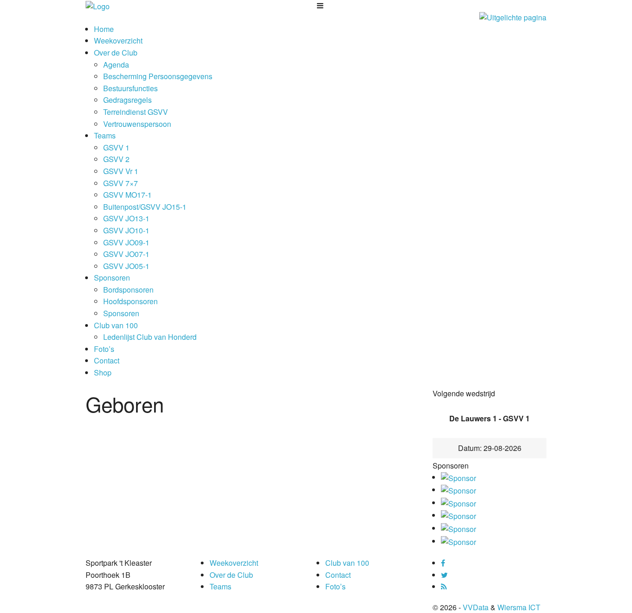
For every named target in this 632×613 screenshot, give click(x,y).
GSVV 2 (116, 159)
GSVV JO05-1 (126, 266)
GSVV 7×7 (120, 183)
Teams (105, 135)
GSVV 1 (116, 147)
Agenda (116, 64)
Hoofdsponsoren (130, 301)
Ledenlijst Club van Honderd (150, 337)
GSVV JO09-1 (126, 242)
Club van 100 (116, 325)
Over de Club (115, 52)
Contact (106, 360)
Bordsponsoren (128, 289)
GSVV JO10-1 (126, 230)
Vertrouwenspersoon (137, 124)
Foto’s (104, 349)
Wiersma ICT (518, 607)
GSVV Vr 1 (120, 171)
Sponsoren (112, 277)
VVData (476, 607)
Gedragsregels (127, 99)
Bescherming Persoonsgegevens (157, 76)
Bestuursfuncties (130, 88)
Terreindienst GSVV (135, 111)
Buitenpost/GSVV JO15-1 (144, 206)
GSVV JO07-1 (126, 254)
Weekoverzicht (118, 40)
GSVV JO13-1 (126, 218)
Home (104, 29)
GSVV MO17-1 (127, 194)
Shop (103, 372)
